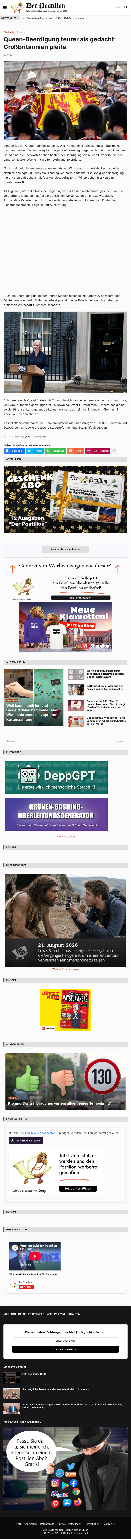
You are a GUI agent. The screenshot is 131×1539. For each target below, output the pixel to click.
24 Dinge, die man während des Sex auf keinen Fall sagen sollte (105, 687)
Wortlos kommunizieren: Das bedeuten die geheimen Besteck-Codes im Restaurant (106, 673)
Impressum (30, 1523)
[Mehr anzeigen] (114, 451)
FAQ (18, 1523)
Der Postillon (66, 1529)
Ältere (120, 741)
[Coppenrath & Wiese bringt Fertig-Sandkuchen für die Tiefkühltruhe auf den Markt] (76, 721)
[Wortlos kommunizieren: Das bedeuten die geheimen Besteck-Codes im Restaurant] (76, 674)
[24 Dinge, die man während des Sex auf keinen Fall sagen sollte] (76, 689)
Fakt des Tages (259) (34, 1373)
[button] (4, 8)
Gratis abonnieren (65, 1349)
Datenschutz (47, 1523)
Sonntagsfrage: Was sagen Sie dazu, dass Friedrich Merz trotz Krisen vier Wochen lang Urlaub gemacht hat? (72, 1406)
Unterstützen (92, 1523)
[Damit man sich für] (76, 705)
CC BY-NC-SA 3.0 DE (54, 1533)
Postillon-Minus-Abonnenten (37, 1133)
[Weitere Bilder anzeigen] (65, 969)
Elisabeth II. (23, 32)
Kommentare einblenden (65, 549)
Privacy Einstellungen (69, 1523)
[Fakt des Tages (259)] (11, 1377)
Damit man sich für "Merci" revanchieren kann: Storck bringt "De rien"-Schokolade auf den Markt (106, 706)
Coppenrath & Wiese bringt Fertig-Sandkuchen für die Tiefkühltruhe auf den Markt (107, 720)
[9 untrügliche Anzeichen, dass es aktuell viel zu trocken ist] (11, 1393)
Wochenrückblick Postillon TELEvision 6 (33, 1274)
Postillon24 (109, 1523)
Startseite (9, 32)
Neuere (11, 741)
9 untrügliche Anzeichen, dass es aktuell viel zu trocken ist (56, 1389)
